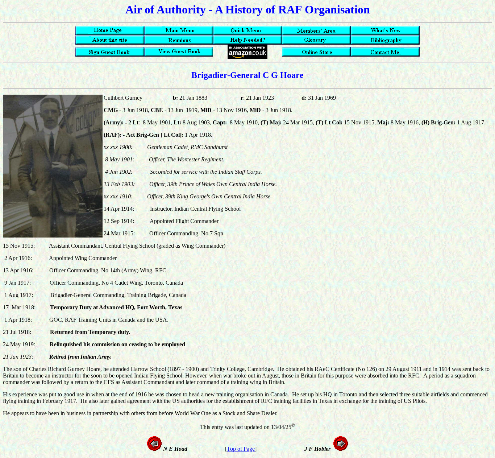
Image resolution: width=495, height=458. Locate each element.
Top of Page (241, 449)
